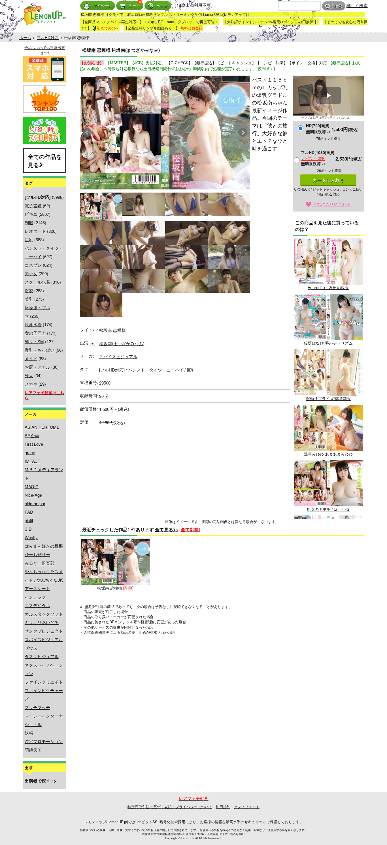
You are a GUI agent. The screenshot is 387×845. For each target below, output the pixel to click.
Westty (31, 537)
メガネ (31, 384)
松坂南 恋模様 (109, 588)
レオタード (35, 231)
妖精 (29, 733)
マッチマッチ (37, 707)
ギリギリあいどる (42, 622)
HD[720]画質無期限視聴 (318, 128)
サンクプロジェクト (44, 631)
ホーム (25, 37)
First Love (34, 444)
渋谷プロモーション (44, 741)
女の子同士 (35, 333)
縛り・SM (34, 341)
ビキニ (31, 214)
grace (30, 452)
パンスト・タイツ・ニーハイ (155, 370)
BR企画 (32, 435)
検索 (338, 6)
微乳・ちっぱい (39, 350)
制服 (29, 222)
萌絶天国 (33, 750)
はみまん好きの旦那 (44, 546)
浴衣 (29, 290)
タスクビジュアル (42, 656)
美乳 (29, 299)
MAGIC (32, 486)
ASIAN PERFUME (42, 427)
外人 (29, 375)
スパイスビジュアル (44, 639)
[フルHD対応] (47, 37)
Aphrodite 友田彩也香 (328, 287)
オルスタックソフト (44, 614)
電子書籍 (33, 205)
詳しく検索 (357, 5)
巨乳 (29, 239)
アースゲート (37, 588)
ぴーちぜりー (37, 554)
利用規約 (223, 806)
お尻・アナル (37, 367)
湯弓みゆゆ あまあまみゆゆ (328, 454)
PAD (29, 512)
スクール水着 (37, 282)
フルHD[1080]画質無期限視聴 (317, 158)
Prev (87, 132)
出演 (87, 343)
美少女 (31, 273)
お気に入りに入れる (331, 204)
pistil (29, 520)
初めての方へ (108, 28)
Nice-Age (33, 495)
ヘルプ (162, 6)
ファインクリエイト (44, 682)
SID (28, 529)
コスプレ (33, 265)
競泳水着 (33, 324)
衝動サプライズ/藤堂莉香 (328, 398)
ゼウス (31, 648)
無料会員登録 (191, 28)
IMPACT (32, 461)
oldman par (35, 503)
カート (134, 6)
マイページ (102, 6)
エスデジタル (37, 605)
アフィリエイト (247, 806)
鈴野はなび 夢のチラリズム (328, 343)
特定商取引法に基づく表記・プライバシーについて (169, 806)
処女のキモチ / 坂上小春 (328, 509)
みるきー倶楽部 (39, 563)
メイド (31, 358)
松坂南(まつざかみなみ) (121, 343)
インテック (35, 597)
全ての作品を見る (45, 160)
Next (242, 132)
